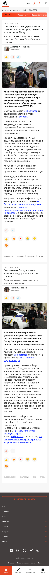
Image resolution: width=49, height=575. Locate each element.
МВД (34, 477)
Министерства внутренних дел (19, 359)
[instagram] (17, 550)
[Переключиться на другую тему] (34, 3)
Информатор (30, 110)
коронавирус (8, 256)
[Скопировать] (18, 57)
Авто (33, 563)
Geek (39, 563)
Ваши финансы (23, 563)
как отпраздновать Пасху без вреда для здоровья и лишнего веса (23, 439)
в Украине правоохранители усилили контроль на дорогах (23, 210)
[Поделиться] (12, 57)
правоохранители (10, 477)
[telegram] (31, 550)
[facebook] (11, 550)
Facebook (23, 116)
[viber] (37, 550)
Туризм (40, 256)
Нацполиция (24, 477)
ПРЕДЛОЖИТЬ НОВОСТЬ (24, 499)
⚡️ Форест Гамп (21, 15)
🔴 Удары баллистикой (39, 15)
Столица (11, 563)
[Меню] (45, 3)
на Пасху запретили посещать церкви (22, 203)
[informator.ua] (5, 3)
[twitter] (24, 550)
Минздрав (30, 256)
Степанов (20, 256)
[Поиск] (40, 3)
